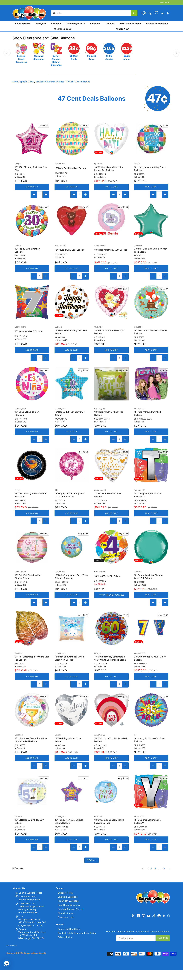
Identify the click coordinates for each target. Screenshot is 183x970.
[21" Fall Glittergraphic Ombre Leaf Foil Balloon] (32, 628)
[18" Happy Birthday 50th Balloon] (111, 220)
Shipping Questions (68, 896)
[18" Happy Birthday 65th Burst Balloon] (151, 710)
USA (21, 916)
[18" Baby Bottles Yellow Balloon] (72, 139)
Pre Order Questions (68, 900)
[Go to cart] (168, 13)
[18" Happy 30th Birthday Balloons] (32, 220)
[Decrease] (34, 194)
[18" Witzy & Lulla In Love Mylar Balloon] (111, 302)
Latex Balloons (23, 23)
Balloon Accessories (157, 23)
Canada (22, 929)
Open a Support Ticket (30, 892)
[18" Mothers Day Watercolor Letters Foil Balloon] (111, 139)
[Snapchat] (168, 915)
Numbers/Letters (75, 23)
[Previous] (7, 53)
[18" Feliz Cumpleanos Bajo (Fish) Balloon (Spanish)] (72, 547)
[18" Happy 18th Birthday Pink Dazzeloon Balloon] (72, 465)
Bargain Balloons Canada (35, 953)
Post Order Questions (69, 905)
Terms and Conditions (69, 929)
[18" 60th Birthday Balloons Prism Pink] (32, 139)
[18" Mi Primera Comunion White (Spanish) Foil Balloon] (32, 710)
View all (91, 860)
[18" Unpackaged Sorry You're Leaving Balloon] (111, 792)
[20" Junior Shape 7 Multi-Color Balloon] (151, 628)
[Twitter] (133, 915)
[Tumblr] (164, 915)
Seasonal (95, 23)
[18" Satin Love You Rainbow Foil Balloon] (111, 710)
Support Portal (65, 892)
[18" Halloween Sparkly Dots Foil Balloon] (72, 302)
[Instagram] (143, 915)
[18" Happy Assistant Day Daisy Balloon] (151, 139)
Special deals (27, 81)
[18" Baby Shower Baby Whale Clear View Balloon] (72, 628)
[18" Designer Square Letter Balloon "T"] (151, 465)
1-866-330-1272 (26, 903)
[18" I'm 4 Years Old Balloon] (111, 547)
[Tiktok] (154, 915)
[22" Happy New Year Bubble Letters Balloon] (72, 792)
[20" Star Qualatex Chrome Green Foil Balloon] (151, 220)
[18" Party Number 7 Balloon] (32, 302)
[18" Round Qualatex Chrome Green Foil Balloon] (151, 547)
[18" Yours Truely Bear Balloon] (72, 220)
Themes (109, 23)
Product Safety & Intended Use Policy (77, 933)
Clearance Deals (62, 28)
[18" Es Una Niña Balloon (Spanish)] (32, 384)
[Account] (162, 13)
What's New (122, 28)
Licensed (56, 23)
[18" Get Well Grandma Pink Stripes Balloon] (32, 547)
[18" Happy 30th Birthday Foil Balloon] (111, 384)
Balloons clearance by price (50, 81)
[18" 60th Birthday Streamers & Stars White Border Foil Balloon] (111, 628)
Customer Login (66, 917)
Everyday (41, 23)
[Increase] (45, 194)
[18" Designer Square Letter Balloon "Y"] (151, 792)
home (15, 81)
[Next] (176, 53)
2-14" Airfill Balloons (130, 23)
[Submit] (134, 13)
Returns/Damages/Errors (70, 909)
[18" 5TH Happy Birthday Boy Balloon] (32, 792)
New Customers (66, 913)
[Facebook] (138, 915)
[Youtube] (148, 915)
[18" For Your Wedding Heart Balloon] (111, 465)
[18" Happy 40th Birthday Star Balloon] (72, 384)
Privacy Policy (65, 937)
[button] (7, 963)
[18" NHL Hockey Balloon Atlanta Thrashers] (32, 465)
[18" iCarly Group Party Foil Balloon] (151, 384)
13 (164, 868)
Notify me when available (111, 595)
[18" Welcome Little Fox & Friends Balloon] (151, 302)
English (164, 2)
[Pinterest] (159, 915)
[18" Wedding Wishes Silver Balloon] (72, 710)
